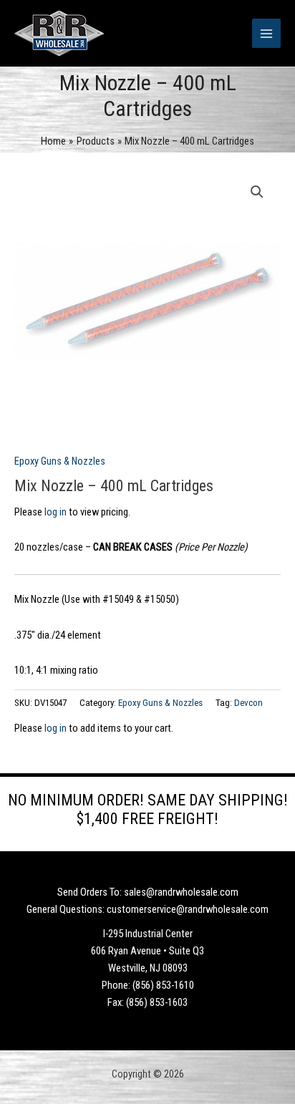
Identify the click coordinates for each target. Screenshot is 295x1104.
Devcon (248, 702)
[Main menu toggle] (266, 33)
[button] (257, 192)
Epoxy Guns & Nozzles (59, 461)
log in (55, 511)
